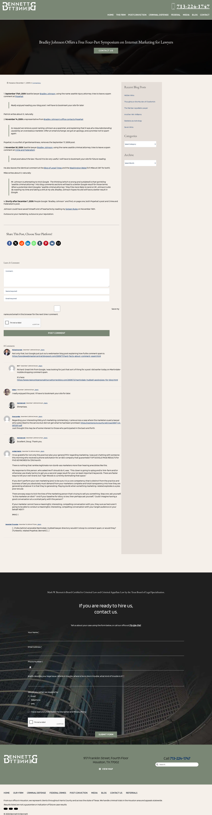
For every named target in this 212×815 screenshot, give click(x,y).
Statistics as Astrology (133, 121)
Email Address (35, 647)
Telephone (35, 700)
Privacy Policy (80, 711)
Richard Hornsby (17, 350)
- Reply (42, 350)
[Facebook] (9, 243)
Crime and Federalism (25, 150)
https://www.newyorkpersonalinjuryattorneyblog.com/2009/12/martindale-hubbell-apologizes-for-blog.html (67, 380)
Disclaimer (64, 711)
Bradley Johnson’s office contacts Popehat (63, 119)
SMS (33, 703)
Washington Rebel (78, 168)
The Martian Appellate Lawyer (136, 108)
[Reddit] (22, 243)
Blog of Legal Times (53, 168)
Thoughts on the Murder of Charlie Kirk (139, 102)
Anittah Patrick (16, 451)
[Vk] (52, 243)
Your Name (33, 632)
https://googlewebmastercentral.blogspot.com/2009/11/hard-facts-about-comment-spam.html (56, 356)
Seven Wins (128, 127)
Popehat (19, 96)
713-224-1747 (193, 6)
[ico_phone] (21, 756)
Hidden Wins (129, 95)
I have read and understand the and (58, 711)
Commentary (36, 83)
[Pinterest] (46, 243)
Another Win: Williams (133, 114)
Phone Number (35, 661)
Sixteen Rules (72, 209)
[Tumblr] (40, 243)
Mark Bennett (21, 403)
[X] (16, 243)
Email (33, 696)
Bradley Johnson (47, 93)
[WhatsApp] (34, 243)
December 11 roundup (12, 524)
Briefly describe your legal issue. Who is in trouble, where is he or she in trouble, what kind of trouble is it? (76, 676)
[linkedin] (6, 809)
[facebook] (11, 809)
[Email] (58, 243)
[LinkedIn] (28, 243)
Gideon (14, 390)
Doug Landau (16, 416)
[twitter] (16, 809)
